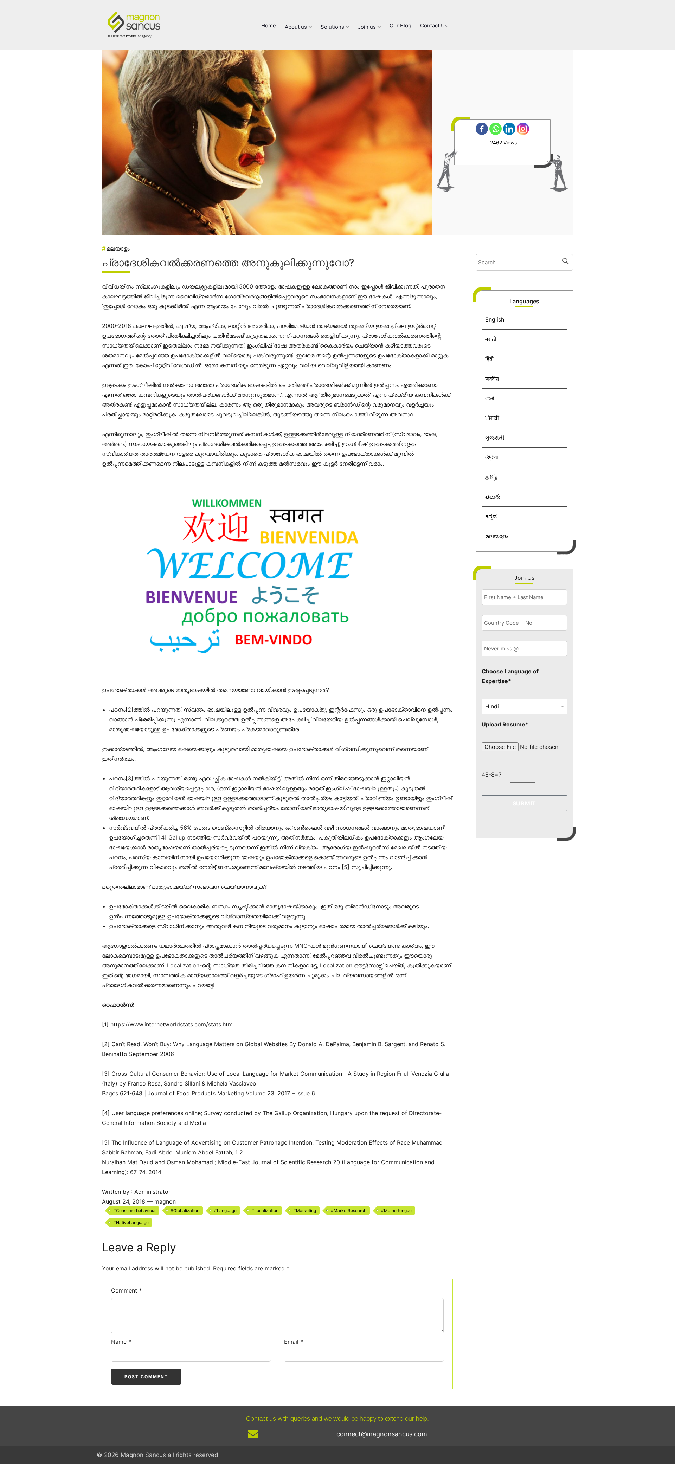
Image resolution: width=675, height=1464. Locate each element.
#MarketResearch (348, 1210)
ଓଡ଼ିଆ (492, 457)
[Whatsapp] (495, 129)
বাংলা (489, 398)
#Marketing (304, 1210)
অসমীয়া (492, 378)
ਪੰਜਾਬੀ (492, 417)
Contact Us (434, 25)
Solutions (333, 27)
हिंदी (489, 358)
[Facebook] (482, 129)
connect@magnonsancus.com (381, 1434)
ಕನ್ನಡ (491, 516)
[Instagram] (523, 129)
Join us (367, 27)
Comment (126, 1290)
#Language (225, 1210)
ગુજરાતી (494, 437)
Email (293, 1341)
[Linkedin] (509, 129)
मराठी (490, 339)
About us (296, 27)
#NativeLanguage (131, 1222)
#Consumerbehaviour (134, 1210)
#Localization (264, 1210)
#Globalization (185, 1210)
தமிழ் (491, 476)
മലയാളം (496, 535)
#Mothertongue (396, 1210)
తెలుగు (493, 496)
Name (121, 1341)
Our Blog (400, 25)
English (494, 319)
